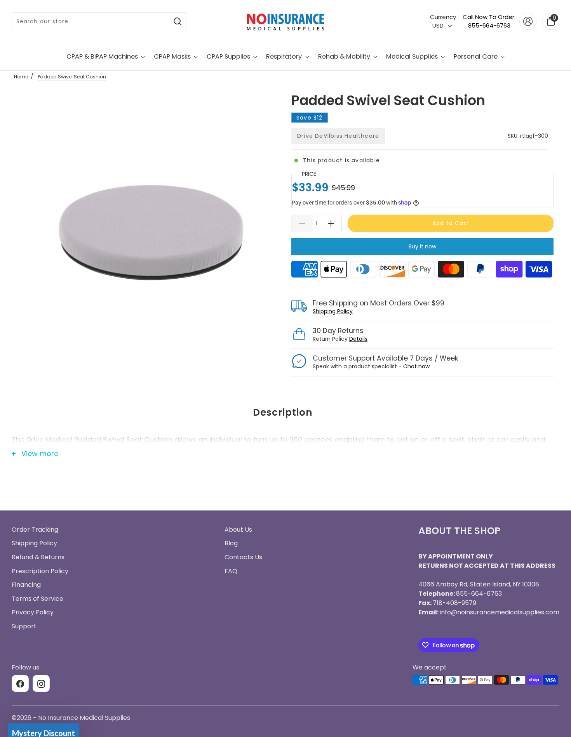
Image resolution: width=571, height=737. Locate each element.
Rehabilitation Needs (285, 463)
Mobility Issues (286, 405)
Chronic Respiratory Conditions (285, 434)
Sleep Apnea (285, 377)
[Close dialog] (363, 254)
